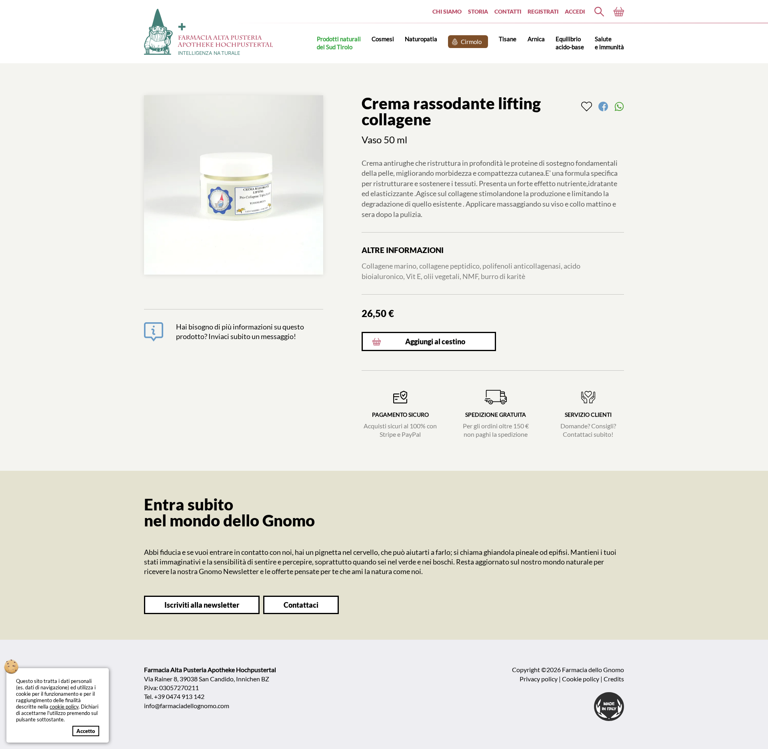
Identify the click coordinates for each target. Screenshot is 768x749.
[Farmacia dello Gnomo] (599, 11)
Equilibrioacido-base (570, 42)
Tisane (507, 38)
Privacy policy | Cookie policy (559, 679)
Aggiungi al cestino (435, 341)
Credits (614, 679)
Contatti (507, 11)
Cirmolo (471, 41)
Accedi (575, 11)
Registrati (543, 11)
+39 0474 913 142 (179, 696)
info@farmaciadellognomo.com (186, 705)
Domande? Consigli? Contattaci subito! (588, 424)
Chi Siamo (447, 11)
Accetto (85, 731)
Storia (478, 11)
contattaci (301, 605)
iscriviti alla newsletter (201, 605)
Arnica (536, 38)
